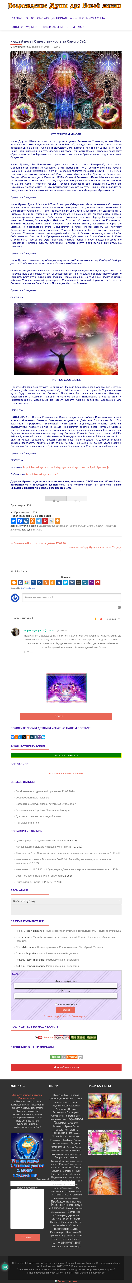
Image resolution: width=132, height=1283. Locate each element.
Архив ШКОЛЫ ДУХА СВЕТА (87, 18)
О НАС (30, 18)
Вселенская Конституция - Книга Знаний (61, 526)
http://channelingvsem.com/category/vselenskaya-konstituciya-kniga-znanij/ (66, 467)
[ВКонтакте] (12, 737)
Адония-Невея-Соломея (66, 1106)
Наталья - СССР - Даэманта (69, 1195)
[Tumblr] (36, 737)
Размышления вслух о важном (65, 1206)
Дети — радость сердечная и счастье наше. (41, 840)
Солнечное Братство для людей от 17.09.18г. (38, 543)
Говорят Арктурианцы (66, 1157)
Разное (69, 1208)
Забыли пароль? (78, 1016)
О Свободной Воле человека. (33, 797)
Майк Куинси (67, 1181)
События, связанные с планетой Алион (39, 875)
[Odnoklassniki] (32, 521)
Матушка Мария (71, 1184)
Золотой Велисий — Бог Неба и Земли (66, 1172)
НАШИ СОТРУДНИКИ (23, 27)
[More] (57, 521)
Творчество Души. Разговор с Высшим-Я (65, 1230)
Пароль (65, 991)
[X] (24, 737)
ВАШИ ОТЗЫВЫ (53, 27)
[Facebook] (20, 521)
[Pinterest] (45, 521)
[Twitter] (39, 521)
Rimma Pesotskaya (60, 1095)
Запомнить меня (67, 1004)
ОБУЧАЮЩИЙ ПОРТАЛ (52, 18)
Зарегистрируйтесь (55, 1016)
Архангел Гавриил (68, 1120)
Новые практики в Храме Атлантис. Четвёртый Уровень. (70, 947)
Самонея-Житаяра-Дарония (67, 1213)
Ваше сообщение (27, 1187)
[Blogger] (28, 737)
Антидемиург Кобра (58, 1119)
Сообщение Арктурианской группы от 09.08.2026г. (46, 804)
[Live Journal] (51, 521)
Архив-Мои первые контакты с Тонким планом (65, 1129)
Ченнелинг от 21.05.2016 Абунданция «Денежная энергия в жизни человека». (62, 869)
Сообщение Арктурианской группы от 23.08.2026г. (46, 791)
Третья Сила (55, 1236)
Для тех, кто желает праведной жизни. (39, 816)
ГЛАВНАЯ (16, 18)
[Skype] (43, 737)
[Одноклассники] (16, 737)
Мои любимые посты (66, 1067)
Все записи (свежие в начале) (66, 773)
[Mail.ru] (26, 521)
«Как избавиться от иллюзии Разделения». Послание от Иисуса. (83, 931)
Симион (73, 1225)
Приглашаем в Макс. (28, 822)
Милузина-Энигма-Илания (63, 1188)
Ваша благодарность (66, 755)
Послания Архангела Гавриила (66, 1198)
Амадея (48, 1037)
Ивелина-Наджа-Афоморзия (66, 1176)
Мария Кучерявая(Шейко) (39, 630)
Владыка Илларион (60, 1144)
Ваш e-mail (42, 1179)
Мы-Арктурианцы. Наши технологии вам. (65, 1191)
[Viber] (40, 737)
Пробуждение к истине (66, 1201)
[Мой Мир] (20, 737)
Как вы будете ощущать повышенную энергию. (44, 847)
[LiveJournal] (32, 737)
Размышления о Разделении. (63, 953)
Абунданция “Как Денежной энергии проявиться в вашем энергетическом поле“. (63, 853)
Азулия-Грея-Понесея (66, 1109)
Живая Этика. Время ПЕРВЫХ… (34, 882)
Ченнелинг (69, 1242)
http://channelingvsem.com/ (42, 474)
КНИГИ (70, 27)
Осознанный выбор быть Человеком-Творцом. (43, 810)
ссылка (37, 529)
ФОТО (81, 27)
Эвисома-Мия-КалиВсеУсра (66, 1247)
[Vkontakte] (13, 521)
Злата (77, 1167)
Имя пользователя (66, 981)
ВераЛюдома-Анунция (72, 1140)
